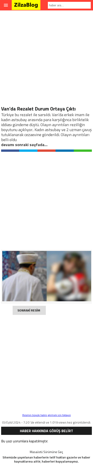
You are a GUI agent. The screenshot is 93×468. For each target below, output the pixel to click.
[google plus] (46, 150)
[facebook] (10, 150)
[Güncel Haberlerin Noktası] (26, 7)
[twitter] (28, 150)
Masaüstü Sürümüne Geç (46, 451)
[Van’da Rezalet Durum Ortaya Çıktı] (46, 300)
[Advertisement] (46, 59)
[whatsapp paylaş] (83, 150)
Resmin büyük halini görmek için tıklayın (46, 415)
